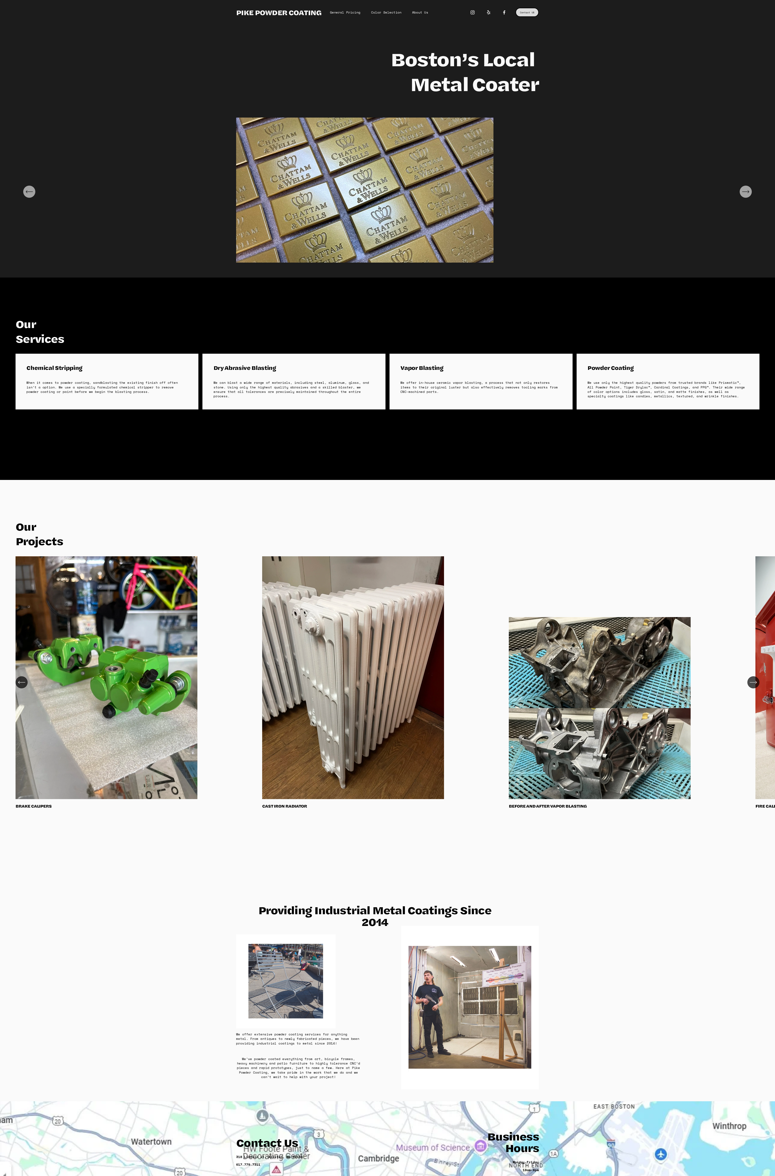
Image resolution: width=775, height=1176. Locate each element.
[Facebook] (504, 12)
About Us (420, 12)
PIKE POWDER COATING (279, 12)
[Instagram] (472, 12)
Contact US (527, 12)
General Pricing (345, 12)
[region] (387, 192)
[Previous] (29, 192)
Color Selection (386, 12)
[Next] (746, 192)
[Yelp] (488, 12)
